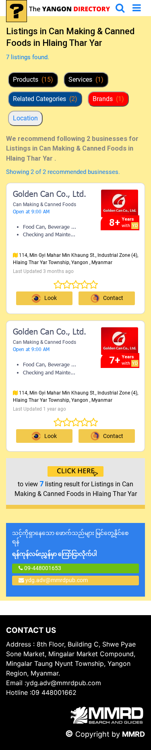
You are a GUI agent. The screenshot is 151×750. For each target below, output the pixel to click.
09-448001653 (42, 568)
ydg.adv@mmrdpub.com (56, 580)
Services (85, 79)
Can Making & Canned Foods (44, 204)
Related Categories (45, 99)
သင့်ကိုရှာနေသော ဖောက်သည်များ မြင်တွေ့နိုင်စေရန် (70, 543)
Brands (108, 99)
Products (33, 79)
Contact (113, 298)
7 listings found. (27, 57)
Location (25, 118)
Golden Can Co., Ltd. (49, 195)
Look (50, 298)
